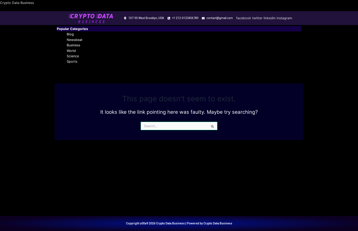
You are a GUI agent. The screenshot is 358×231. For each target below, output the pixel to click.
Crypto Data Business (17, 3)
